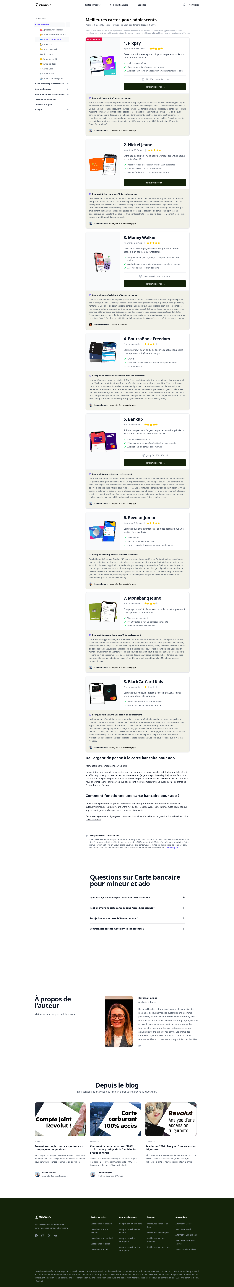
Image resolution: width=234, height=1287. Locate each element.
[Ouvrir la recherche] (184, 4)
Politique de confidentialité (161, 1277)
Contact (39, 1281)
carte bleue (121, 765)
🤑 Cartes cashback (48, 49)
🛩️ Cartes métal (47, 73)
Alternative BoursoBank (186, 1235)
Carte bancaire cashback (102, 1238)
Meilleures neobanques (158, 1232)
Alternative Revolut (184, 1229)
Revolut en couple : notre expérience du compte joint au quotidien (59, 1148)
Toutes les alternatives (186, 1249)
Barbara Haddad (140, 25)
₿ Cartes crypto (46, 54)
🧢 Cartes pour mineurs (50, 39)
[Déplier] (68, 24)
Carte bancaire (42, 24)
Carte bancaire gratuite (155, 816)
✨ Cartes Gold (46, 68)
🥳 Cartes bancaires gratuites (53, 34)
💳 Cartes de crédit (48, 59)
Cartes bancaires (92, 5)
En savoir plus (171, 847)
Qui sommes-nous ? (190, 1277)
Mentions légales (140, 1277)
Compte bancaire (43, 89)
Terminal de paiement (45, 99)
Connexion (194, 5)
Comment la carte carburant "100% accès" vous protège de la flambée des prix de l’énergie (113, 1149)
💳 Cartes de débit (48, 64)
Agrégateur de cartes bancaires (126, 816)
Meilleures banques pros (158, 1247)
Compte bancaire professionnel (49, 94)
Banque (38, 109)
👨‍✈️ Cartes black (46, 44)
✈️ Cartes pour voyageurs (51, 78)
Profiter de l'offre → (155, 86)
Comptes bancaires (119, 5)
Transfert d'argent (43, 104)
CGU (177, 1277)
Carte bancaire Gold (100, 1249)
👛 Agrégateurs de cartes (51, 29)
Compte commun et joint (130, 1223)
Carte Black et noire (178, 816)
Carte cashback (93, 819)
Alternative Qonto (183, 1223)
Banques (142, 5)
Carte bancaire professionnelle (49, 83)
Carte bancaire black (100, 1243)
